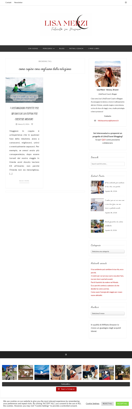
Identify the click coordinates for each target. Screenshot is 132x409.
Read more (24, 181)
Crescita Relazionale (17, 97)
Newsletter (18, 2)
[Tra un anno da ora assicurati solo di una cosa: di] (90, 372)
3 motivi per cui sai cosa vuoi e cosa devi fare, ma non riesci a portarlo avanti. (114, 204)
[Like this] (32, 124)
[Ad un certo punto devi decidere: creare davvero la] (25, 372)
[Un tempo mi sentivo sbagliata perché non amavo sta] (74, 372)
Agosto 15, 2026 (111, 230)
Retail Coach (76, 48)
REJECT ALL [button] (107, 404)
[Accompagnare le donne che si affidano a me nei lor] (58, 372)
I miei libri (93, 48)
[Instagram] (126, 2)
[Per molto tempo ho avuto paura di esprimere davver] (41, 372)
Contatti (8, 2)
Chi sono (33, 48)
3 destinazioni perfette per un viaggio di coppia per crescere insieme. (24, 114)
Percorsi (48, 48)
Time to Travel (34, 97)
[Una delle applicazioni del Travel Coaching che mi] (9, 372)
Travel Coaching (24, 100)
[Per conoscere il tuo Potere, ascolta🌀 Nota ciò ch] (106, 372)
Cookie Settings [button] (92, 404)
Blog (62, 48)
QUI (104, 140)
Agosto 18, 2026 (111, 191)
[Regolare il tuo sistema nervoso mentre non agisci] (122, 372)
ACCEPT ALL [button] (122, 404)
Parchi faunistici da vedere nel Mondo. (104, 282)
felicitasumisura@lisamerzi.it (108, 121)
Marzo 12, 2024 (23, 124)
